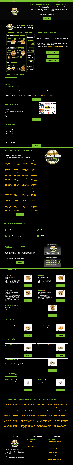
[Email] (38, 236)
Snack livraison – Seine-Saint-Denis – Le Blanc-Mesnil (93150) (17, 178)
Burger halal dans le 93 (52, 448)
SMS (51, 46)
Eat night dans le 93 (52, 455)
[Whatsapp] (6, 236)
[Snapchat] (38, 230)
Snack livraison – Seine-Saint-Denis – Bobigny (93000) (25, 162)
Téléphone (11, 229)
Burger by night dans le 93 (53, 445)
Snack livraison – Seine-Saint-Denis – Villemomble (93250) (26, 208)
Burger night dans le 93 (52, 452)
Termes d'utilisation (58, 436)
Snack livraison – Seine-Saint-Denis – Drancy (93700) (25, 169)
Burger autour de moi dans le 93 (54, 441)
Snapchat (60, 46)
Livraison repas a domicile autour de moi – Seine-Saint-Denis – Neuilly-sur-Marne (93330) (28, 426)
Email (42, 235)
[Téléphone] (6, 230)
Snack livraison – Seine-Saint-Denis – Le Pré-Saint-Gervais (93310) (34, 178)
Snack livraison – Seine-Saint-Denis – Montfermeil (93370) (8, 193)
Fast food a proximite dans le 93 (54, 459)
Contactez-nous (30, 12)
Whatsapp (55, 46)
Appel (49, 46)
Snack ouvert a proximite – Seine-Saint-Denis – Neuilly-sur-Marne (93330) (60, 406)
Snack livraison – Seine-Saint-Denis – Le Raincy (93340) (8, 185)
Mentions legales (15, 436)
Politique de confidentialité (36, 436)
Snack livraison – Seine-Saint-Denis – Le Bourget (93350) (25, 177)
